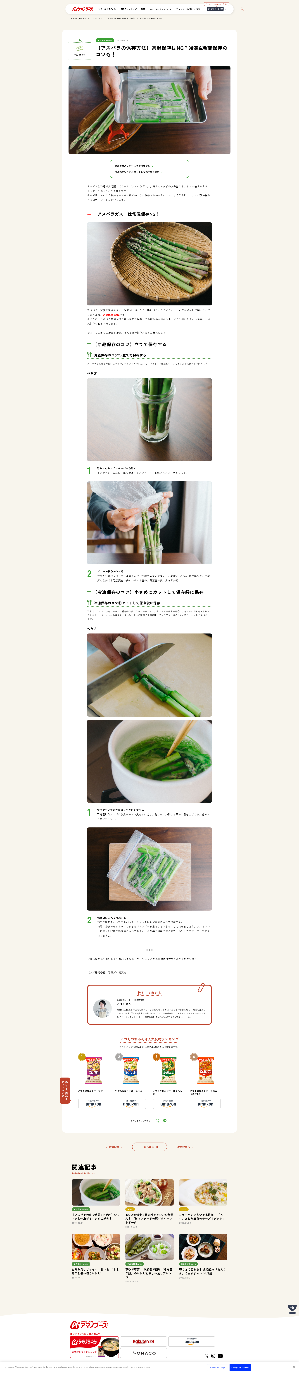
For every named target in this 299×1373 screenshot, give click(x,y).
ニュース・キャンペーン (161, 9)
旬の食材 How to (81, 18)
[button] (65, 1091)
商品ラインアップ (129, 9)
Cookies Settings (217, 1367)
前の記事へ (115, 1147)
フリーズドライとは (107, 9)
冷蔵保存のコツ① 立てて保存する (132, 166)
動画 (143, 9)
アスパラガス (97, 18)
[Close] (294, 1367)
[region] (149, 1367)
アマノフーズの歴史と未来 (188, 9)
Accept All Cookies (240, 1367)
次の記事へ (183, 1147)
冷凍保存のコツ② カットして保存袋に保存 (137, 171)
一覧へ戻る (147, 1147)
